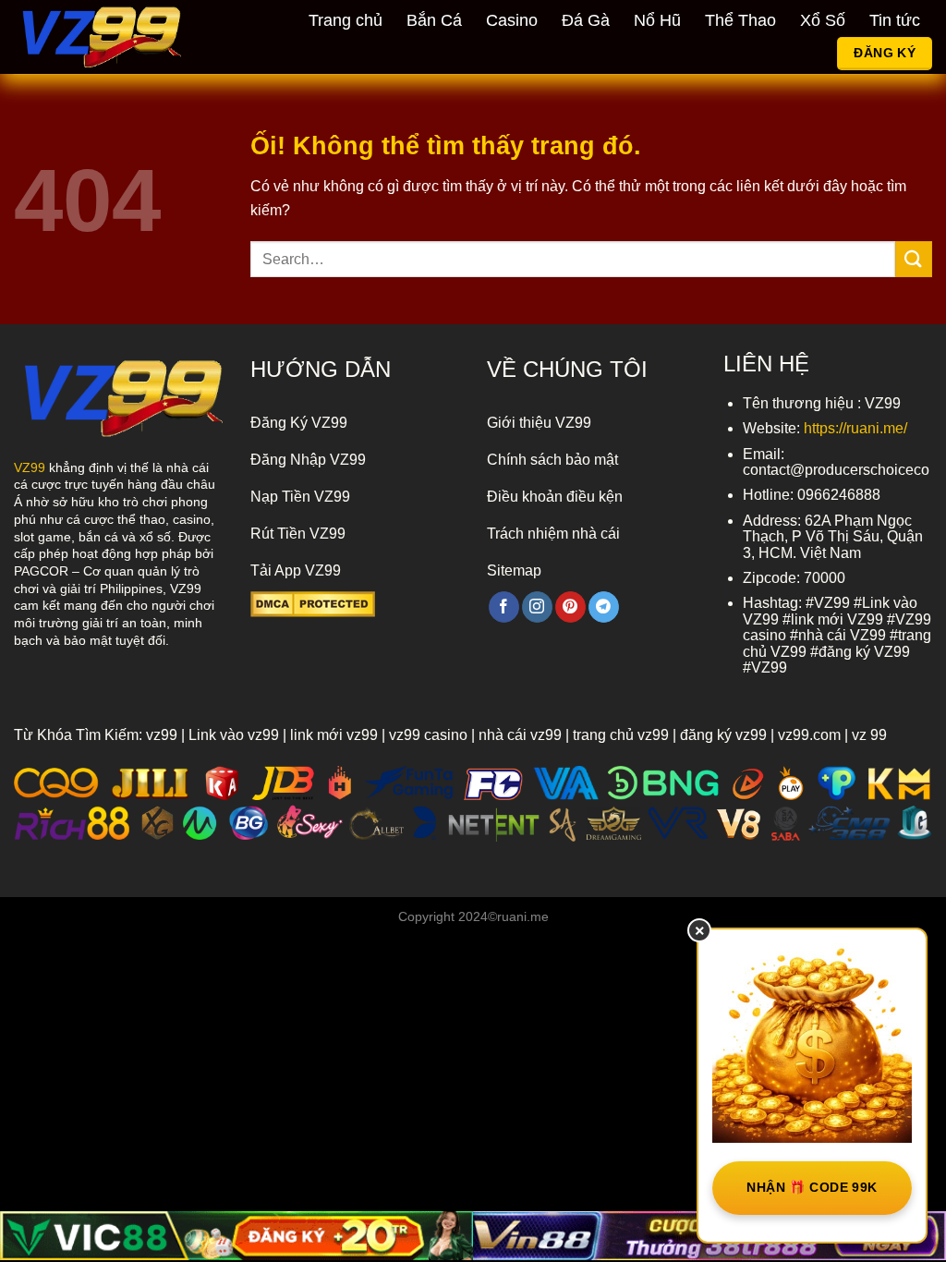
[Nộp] (913, 259)
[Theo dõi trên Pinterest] (570, 607)
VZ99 (29, 467)
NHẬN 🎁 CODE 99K (811, 1187)
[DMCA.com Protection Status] (312, 603)
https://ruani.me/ (855, 428)
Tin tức (894, 20)
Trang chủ (345, 20)
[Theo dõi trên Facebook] (504, 607)
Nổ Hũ (657, 20)
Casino (512, 20)
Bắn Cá (434, 20)
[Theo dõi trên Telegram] (603, 607)
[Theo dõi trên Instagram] (537, 607)
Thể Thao (740, 20)
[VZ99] (114, 37)
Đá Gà (586, 20)
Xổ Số (822, 20)
